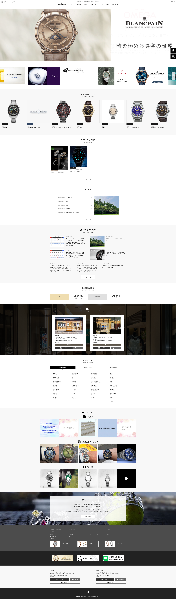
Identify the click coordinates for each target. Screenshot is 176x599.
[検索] (5, 2)
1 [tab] (59, 63)
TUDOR (112, 398)
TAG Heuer (113, 390)
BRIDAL (113, 367)
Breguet (55, 398)
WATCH (62, 367)
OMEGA (111, 374)
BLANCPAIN (55, 386)
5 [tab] (82, 63)
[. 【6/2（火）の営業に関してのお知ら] (126, 428)
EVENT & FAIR (72, 532)
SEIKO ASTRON (113, 386)
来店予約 (173, 57)
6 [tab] (88, 63)
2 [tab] (65, 63)
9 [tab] (105, 63)
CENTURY (74, 382)
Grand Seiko (94, 386)
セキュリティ (110, 534)
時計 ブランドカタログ (93, 529)
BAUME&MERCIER (57, 382)
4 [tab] (76, 63)
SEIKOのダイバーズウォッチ (68, 212)
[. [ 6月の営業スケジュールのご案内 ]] (68, 428)
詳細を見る (88, 516)
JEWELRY (88, 367)
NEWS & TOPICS (72, 529)
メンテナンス (65, 197)
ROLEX (112, 378)
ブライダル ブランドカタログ (94, 534)
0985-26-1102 (101, 342)
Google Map (79, 347)
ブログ (70, 536)
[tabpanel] (88, 35)
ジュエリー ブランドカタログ (94, 532)
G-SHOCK (93, 378)
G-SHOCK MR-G (96, 382)
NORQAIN (93, 394)
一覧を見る (88, 179)
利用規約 (109, 529)
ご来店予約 (65, 347)
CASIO (73, 378)
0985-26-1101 (63, 342)
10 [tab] (110, 63)
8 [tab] (99, 63)
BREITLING (56, 394)
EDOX (74, 398)
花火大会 (64, 208)
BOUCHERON (56, 390)
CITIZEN (74, 390)
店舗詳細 (69, 344)
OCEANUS (93, 398)
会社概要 (52, 534)
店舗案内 (52, 532)
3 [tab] (71, 63)
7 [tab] (93, 63)
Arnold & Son (56, 378)
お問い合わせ (173, 51)
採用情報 (71, 534)
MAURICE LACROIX (95, 390)
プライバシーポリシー (112, 532)
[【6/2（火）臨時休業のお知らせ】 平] (107, 428)
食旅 (63, 205)
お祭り (63, 201)
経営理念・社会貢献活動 (55, 529)
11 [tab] (116, 63)
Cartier (74, 394)
